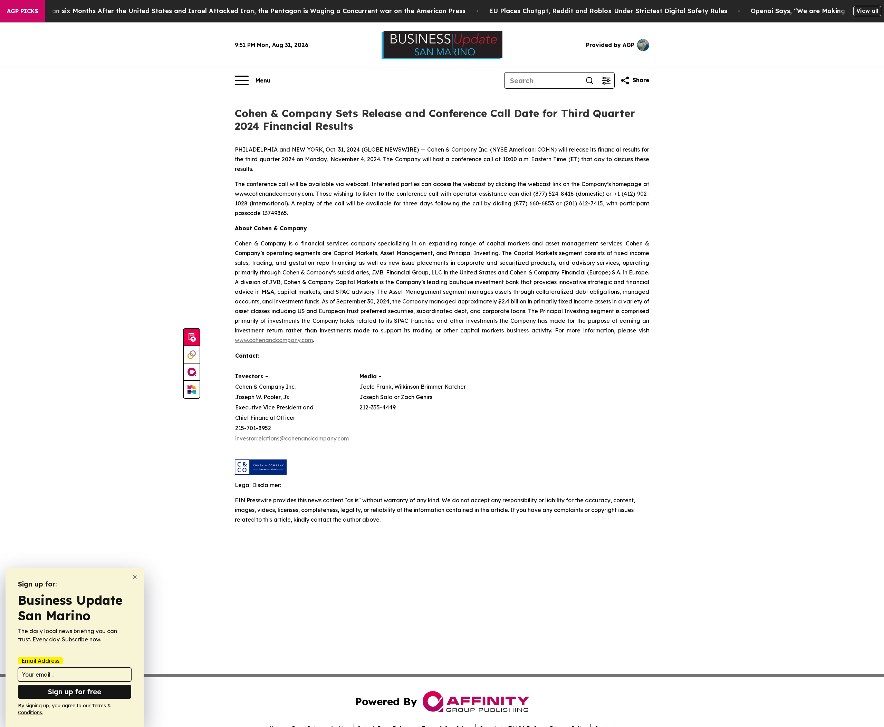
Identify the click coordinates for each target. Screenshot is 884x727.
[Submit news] (192, 337)
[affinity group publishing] (192, 372)
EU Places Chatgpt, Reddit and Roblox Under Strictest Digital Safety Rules (608, 11)
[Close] (135, 577)
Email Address (40, 660)
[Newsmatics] (192, 389)
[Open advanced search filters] (606, 80)
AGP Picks (22, 11)
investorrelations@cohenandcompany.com (292, 438)
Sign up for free (74, 691)
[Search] (589, 80)
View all (867, 10)
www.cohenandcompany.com (274, 340)
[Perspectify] (192, 355)
